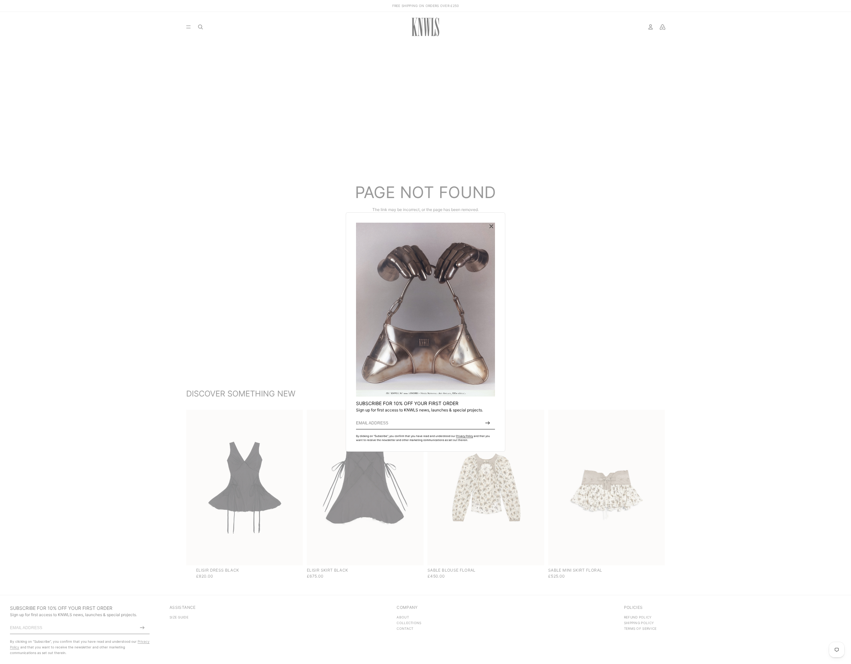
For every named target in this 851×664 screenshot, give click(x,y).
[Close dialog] (491, 226)
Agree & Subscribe (487, 423)
